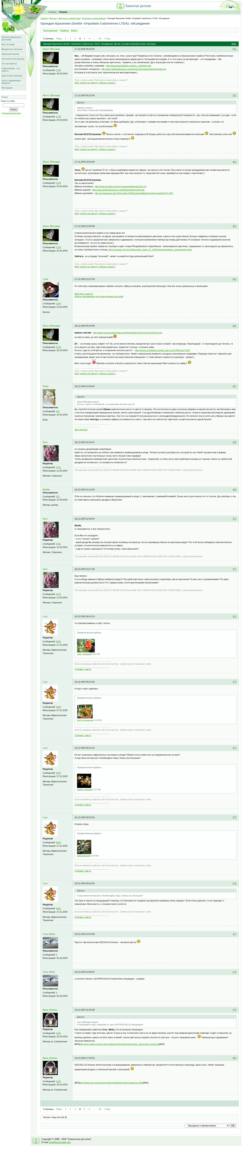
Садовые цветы (83, 669)
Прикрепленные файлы (89, 632)
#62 (234, 95)
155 (58, 496)
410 (58, 411)
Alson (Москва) (51, 49)
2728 (58, 70)
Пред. (59, 38)
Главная (52, 12)
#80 (234, 1058)
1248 (58, 303)
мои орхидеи (81, 429)
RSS (234, 44)
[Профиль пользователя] (51, 63)
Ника (45, 386)
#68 (234, 442)
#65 (234, 279)
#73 (234, 682)
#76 (234, 883)
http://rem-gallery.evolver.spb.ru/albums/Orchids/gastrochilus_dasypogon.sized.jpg (119, 1044)
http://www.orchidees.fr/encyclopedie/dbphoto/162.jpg (120, 186)
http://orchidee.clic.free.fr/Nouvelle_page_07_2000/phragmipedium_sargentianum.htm (150, 249)
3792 (58, 467)
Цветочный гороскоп (12, 76)
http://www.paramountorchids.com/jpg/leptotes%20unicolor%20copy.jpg (127, 333)
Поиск (5, 97)
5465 (58, 641)
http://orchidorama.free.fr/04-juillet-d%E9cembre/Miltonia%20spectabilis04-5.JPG (134, 193)
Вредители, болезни (12, 49)
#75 (234, 817)
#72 (234, 616)
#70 (234, 519)
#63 (234, 162)
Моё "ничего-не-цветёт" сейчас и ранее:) (95, 83)
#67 (234, 386)
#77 (234, 934)
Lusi (45, 616)
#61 (234, 49)
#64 (234, 226)
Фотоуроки (7, 88)
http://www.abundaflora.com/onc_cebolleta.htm (128, 66)
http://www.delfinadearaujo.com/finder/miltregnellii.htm (118, 190)
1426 (58, 1033)
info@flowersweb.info (60, 1142)
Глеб (45, 279)
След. (107, 38)
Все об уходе (8, 44)
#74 (234, 748)
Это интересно (9, 63)
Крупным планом (10, 54)
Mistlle (46, 489)
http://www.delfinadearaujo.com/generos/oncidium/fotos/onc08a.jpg (133, 69)
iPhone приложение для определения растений (99, 296)
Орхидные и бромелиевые (94, 18)
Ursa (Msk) (49, 934)
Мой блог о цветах (84, 294)
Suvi (45, 442)
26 (100, 38)
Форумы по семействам (69, 18)
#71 (234, 569)
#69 (234, 489)
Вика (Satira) (50, 1009)
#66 (234, 326)
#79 (234, 1010)
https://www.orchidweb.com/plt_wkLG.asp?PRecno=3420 (162, 350)
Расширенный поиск (12, 113)
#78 (234, 972)
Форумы (63, 12)
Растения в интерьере (13, 59)
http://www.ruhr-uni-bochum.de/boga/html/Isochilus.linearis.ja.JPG (111, 1083)
